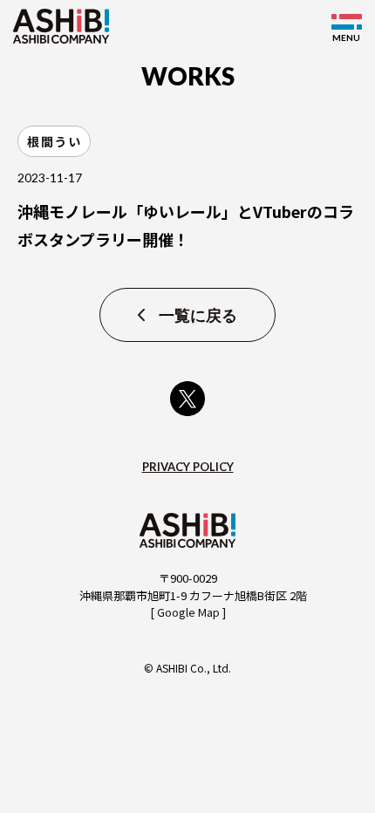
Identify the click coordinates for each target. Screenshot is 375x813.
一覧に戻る (198, 315)
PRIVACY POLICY (188, 467)
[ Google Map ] (188, 612)
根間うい (54, 141)
